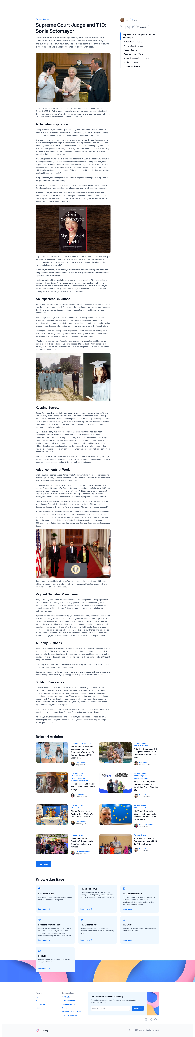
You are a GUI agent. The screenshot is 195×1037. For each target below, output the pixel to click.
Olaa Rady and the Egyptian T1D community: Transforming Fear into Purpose (82, 842)
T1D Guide (66, 997)
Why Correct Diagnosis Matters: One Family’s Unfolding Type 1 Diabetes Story (146, 785)
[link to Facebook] (128, 27)
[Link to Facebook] (155, 1019)
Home (38, 997)
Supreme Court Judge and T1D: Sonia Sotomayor (140, 36)
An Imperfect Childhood (133, 46)
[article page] (52, 752)
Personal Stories (77, 743)
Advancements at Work (133, 54)
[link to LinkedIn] (133, 27)
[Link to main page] (42, 1030)
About (38, 1001)
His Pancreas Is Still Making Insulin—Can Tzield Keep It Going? (83, 787)
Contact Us (40, 1004)
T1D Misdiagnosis (77, 776)
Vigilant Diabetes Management (136, 58)
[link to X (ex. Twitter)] (122, 27)
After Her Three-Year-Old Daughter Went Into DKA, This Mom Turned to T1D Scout (145, 753)
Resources (87, 743)
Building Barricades (132, 66)
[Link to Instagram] (146, 1019)
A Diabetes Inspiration (133, 42)
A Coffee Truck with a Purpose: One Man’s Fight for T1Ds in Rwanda (145, 841)
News (38, 1008)
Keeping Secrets (130, 50)
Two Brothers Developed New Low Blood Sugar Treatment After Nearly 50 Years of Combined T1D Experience (82, 752)
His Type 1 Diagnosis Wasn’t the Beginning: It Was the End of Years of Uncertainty (145, 815)
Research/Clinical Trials (79, 780)
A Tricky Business (131, 62)
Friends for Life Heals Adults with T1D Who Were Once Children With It (83, 814)
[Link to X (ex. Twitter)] (151, 1019)
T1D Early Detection (141, 746)
